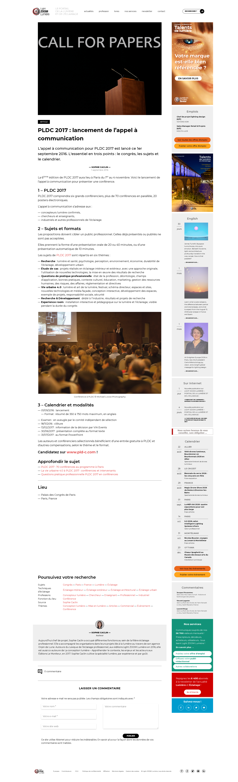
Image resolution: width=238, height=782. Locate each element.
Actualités (88, 11)
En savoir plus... (192, 262)
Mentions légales (118, 771)
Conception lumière (74, 606)
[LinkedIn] (188, 707)
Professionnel (127, 595)
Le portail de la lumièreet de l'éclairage (66, 11)
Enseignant (110, 595)
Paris (78, 584)
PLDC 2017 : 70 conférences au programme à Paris (72, 466)
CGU (76, 771)
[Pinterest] (181, 771)
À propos (56, 771)
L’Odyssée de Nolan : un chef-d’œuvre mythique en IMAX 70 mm (195, 420)
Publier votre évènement (192, 574)
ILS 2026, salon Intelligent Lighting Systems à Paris (193, 523)
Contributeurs (66, 771)
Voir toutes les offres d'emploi (192, 140)
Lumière (99, 584)
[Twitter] (196, 707)
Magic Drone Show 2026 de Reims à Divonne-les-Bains (195, 490)
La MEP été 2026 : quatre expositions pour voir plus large (195, 506)
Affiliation (106, 771)
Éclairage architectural (123, 590)
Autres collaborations (186, 666)
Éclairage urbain (148, 590)
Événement (143, 606)
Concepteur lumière (74, 595)
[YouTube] (204, 707)
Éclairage (112, 584)
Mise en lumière (97, 606)
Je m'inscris (192, 692)
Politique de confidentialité (91, 771)
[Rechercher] (202, 11)
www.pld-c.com (81, 452)
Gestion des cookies (132, 771)
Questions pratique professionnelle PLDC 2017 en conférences (79, 474)
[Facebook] (181, 707)
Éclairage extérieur (96, 590)
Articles (113, 606)
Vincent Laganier (183, 601)
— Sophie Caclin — (99, 167)
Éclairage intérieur (73, 590)
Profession (104, 11)
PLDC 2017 (63, 255)
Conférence (69, 599)
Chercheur (95, 595)
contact (161, 11)
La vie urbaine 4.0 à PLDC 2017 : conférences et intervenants (78, 470)
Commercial (127, 606)
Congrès (67, 584)
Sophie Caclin (70, 602)
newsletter (147, 11)
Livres (116, 11)
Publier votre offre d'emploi (192, 146)
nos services (130, 11)
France (88, 584)
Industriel (144, 595)
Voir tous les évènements (192, 568)
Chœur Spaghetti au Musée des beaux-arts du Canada (196, 554)
